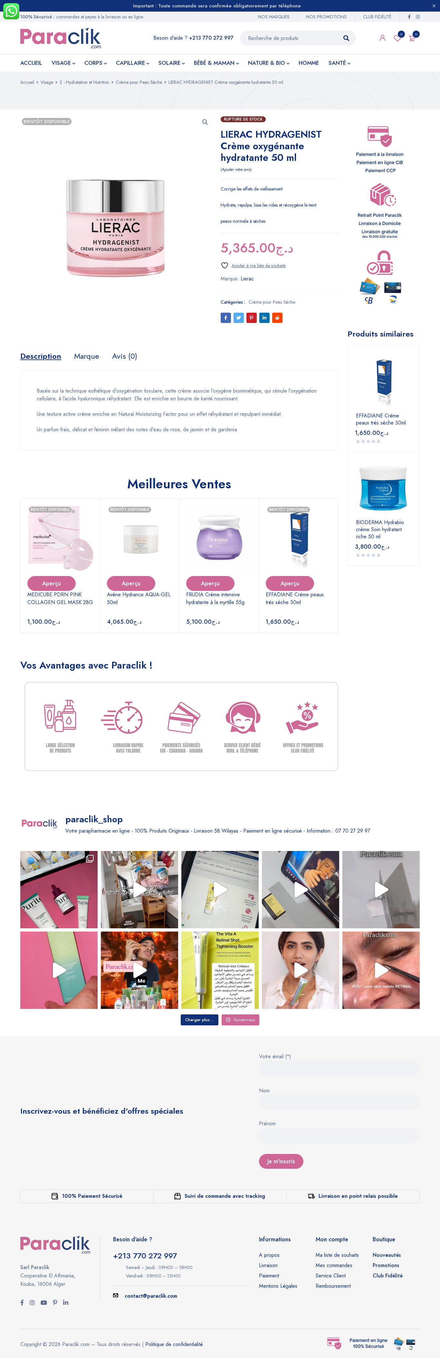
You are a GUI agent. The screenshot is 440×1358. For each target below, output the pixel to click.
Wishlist (401, 34)
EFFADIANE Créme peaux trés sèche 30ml (295, 598)
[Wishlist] (253, 265)
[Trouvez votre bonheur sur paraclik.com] (139, 889)
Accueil (27, 82)
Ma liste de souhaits (337, 1255)
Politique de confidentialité (174, 1344)
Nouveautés (387, 1255)
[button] (205, 122)
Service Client (331, 1275)
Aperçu (51, 583)
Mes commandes (334, 1265)
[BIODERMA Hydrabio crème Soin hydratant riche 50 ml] (383, 488)
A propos (269, 1255)
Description (40, 356)
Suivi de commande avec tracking (225, 1196)
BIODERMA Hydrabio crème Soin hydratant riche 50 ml (380, 529)
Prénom (267, 1124)
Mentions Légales (278, 1286)
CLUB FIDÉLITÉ (377, 17)
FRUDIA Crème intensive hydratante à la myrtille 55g (215, 598)
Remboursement (333, 1286)
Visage (47, 82)
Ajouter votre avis (236, 169)
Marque (86, 356)
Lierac (247, 278)
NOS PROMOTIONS (326, 17)
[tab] (40, 356)
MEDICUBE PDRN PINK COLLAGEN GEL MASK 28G (60, 598)
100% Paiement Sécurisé (92, 1196)
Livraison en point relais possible (358, 1196)
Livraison (268, 1265)
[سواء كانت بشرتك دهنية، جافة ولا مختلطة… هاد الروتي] (220, 889)
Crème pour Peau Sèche (139, 82)
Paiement (269, 1275)
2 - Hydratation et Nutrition (84, 82)
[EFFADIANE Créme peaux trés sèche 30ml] (383, 381)
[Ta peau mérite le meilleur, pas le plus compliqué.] (59, 889)
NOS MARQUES (274, 17)
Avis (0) (124, 356)
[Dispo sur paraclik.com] (220, 970)
